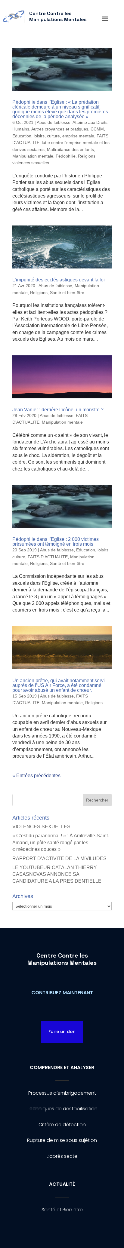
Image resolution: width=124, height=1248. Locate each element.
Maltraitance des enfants (70, 149)
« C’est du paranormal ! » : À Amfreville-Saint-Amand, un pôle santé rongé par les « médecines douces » (60, 842)
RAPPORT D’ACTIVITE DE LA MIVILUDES (59, 858)
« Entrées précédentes (36, 775)
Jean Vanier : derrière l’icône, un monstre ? (58, 409)
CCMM (97, 129)
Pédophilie (66, 156)
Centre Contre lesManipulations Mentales (62, 959)
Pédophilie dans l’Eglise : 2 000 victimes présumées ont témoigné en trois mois (55, 542)
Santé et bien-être (67, 292)
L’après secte (62, 1156)
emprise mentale (78, 135)
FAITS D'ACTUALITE (48, 556)
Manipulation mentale (32, 156)
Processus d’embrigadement (62, 1093)
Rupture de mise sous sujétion (62, 1140)
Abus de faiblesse (53, 122)
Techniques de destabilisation (62, 1108)
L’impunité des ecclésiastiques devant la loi (58, 279)
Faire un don (62, 1032)
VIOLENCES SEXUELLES (41, 826)
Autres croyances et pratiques (59, 129)
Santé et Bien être (62, 1209)
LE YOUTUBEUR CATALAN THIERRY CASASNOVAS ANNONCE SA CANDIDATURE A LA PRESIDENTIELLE (56, 874)
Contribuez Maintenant (62, 992)
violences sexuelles (30, 162)
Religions (86, 156)
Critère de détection (62, 1124)
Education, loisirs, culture (36, 135)
